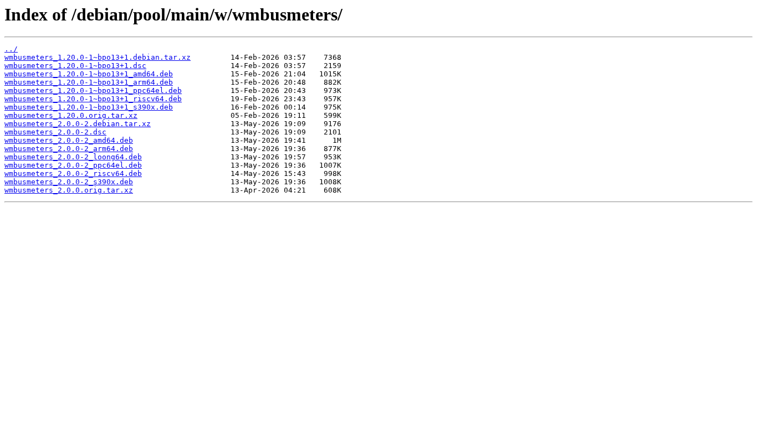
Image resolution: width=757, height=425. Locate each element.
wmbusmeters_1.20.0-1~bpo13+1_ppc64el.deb (93, 90)
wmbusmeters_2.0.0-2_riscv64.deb (73, 173)
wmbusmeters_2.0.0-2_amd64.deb (68, 140)
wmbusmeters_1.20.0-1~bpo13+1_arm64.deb (88, 82)
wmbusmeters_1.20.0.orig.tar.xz (70, 115)
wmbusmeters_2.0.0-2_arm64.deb (68, 148)
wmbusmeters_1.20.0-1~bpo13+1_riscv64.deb (93, 99)
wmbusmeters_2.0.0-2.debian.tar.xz (77, 124)
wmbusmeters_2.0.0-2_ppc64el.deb (73, 165)
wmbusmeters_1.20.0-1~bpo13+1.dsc (75, 65)
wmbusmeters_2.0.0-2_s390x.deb (68, 182)
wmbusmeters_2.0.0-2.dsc (55, 132)
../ (11, 49)
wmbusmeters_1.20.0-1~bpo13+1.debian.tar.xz (97, 57)
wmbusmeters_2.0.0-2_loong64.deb (73, 157)
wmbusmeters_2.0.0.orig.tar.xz (68, 190)
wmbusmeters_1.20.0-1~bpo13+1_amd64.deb (88, 74)
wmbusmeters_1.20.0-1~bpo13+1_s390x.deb (88, 107)
